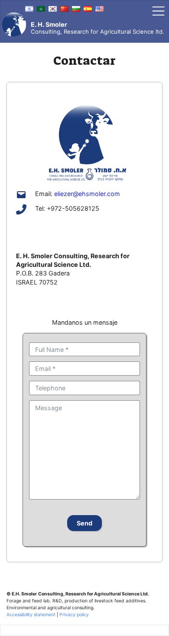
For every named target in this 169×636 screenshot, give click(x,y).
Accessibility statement (30, 614)
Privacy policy (74, 614)
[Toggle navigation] (158, 11)
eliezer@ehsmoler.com (87, 193)
